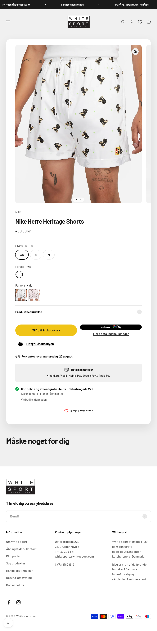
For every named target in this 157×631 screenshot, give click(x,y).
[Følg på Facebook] (8, 602)
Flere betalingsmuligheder (111, 333)
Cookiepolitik (15, 585)
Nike (18, 212)
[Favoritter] (140, 22)
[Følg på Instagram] (18, 602)
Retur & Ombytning (19, 577)
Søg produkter (15, 563)
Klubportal (13, 556)
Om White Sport (16, 541)
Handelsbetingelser (19, 570)
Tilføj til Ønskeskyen (40, 344)
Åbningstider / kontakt (21, 549)
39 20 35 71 (67, 551)
